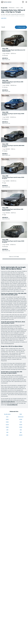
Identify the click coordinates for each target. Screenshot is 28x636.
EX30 (7, 419)
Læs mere (3, 18)
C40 (21, 422)
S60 (21, 432)
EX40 (7, 422)
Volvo (17, 7)
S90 (7, 435)
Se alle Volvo (7, 414)
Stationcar (20, 416)
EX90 (7, 427)
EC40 (7, 424)
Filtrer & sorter (21, 27)
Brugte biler (4, 8)
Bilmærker (12, 7)
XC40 (20, 419)
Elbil (21, 414)
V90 (7, 432)
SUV (7, 416)
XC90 (20, 427)
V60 (21, 429)
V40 (7, 429)
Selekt (20, 435)
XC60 (20, 424)
